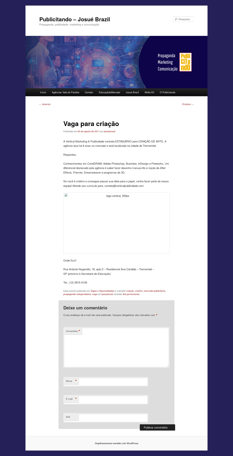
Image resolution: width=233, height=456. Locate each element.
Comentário (73, 331)
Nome (71, 381)
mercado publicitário (154, 290)
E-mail (71, 399)
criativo (139, 290)
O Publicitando (167, 92)
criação (130, 290)
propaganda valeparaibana (77, 294)
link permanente (131, 294)
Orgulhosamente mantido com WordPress (116, 443)
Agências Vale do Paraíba (65, 92)
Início (43, 92)
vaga (94, 294)
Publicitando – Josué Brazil (74, 19)
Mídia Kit (149, 92)
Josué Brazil (132, 92)
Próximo (188, 104)
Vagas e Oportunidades (102, 290)
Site (68, 416)
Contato (89, 92)
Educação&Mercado (109, 92)
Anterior (45, 104)
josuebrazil (109, 131)
